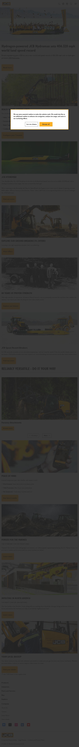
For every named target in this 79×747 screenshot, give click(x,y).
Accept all (46, 124)
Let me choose (31, 124)
